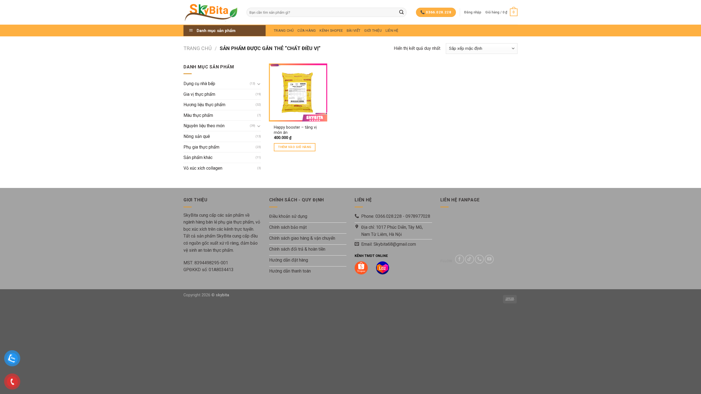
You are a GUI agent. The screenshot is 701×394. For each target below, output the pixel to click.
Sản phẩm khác (197, 157)
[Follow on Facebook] (459, 259)
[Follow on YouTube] (489, 259)
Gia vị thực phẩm (199, 94)
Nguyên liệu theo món (204, 125)
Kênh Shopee (331, 30)
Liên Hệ (392, 30)
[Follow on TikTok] (469, 259)
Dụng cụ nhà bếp (199, 83)
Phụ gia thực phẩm (201, 147)
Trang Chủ (284, 30)
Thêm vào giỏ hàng (294, 147)
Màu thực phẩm (198, 115)
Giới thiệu (373, 30)
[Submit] (401, 12)
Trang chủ (197, 48)
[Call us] (479, 259)
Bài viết (353, 30)
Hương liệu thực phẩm (204, 104)
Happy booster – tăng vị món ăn (295, 130)
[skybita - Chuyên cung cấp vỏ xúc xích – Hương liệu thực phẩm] (210, 12)
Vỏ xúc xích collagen (202, 168)
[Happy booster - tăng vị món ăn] (298, 92)
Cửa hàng (306, 30)
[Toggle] (259, 83)
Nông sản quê (196, 136)
